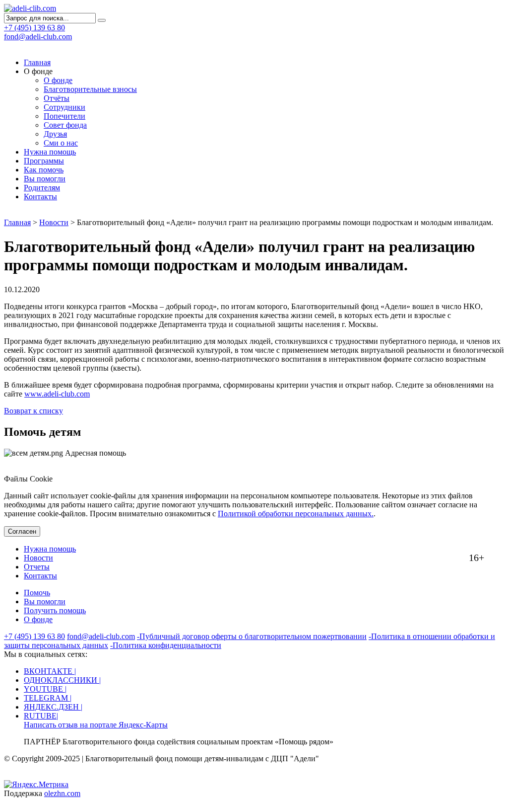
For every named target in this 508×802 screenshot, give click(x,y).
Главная (37, 62)
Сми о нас (61, 143)
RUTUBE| (41, 716)
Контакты (40, 196)
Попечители (64, 116)
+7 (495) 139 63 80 (34, 636)
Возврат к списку (33, 410)
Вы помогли (44, 178)
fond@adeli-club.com (38, 36)
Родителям (42, 187)
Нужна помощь (50, 152)
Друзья (55, 134)
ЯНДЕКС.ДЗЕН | (53, 707)
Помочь (37, 592)
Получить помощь (55, 610)
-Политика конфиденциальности (165, 645)
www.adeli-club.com (57, 394)
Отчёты (56, 98)
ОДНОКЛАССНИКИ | (62, 680)
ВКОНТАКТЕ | (50, 671)
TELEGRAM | (47, 698)
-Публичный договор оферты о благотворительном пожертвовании (252, 636)
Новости (53, 222)
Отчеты (37, 566)
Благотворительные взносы (90, 89)
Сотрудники (64, 107)
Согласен (22, 531)
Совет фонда (65, 125)
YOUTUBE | (45, 689)
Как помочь (44, 169)
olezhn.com (62, 793)
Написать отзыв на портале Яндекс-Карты (96, 725)
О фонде (58, 80)
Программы (44, 161)
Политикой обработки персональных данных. (296, 513)
